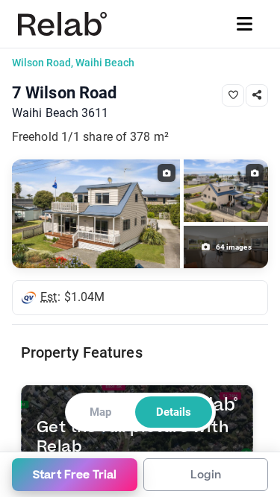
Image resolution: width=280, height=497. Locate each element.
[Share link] (257, 95)
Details (173, 412)
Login (205, 475)
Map (100, 412)
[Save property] (233, 95)
